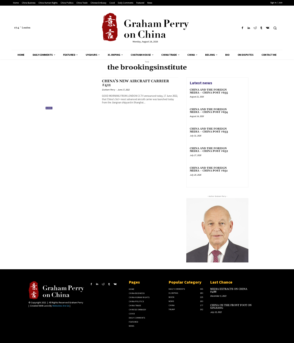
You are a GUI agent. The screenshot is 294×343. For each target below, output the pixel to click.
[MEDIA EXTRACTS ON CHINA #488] (259, 292)
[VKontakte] (267, 28)
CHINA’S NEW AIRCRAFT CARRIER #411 (135, 83)
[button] (275, 28)
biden (49, 108)
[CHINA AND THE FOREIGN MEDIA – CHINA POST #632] (238, 153)
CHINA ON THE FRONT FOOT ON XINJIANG (231, 307)
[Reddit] (255, 28)
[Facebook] (242, 28)
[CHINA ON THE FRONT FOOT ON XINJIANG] (259, 308)
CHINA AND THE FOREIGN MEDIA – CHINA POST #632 (209, 150)
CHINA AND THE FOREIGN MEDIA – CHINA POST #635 (209, 91)
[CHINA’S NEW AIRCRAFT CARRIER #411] (72, 93)
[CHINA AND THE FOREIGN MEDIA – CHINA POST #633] (238, 134)
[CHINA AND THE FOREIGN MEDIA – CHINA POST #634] (238, 114)
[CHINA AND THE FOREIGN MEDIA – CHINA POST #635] (238, 95)
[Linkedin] (248, 28)
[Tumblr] (261, 28)
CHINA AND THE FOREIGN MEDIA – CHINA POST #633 (209, 130)
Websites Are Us (60, 305)
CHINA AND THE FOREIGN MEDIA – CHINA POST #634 (209, 111)
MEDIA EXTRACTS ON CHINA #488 (228, 290)
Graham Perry (108, 89)
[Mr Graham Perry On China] (145, 27)
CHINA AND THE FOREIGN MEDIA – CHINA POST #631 (209, 169)
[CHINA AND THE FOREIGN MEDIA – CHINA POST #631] (238, 173)
